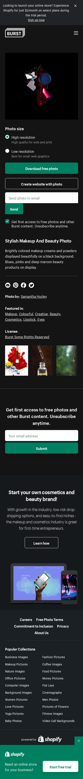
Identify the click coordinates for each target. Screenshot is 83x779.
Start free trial (60, 766)
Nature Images (15, 671)
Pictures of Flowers (55, 706)
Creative (41, 313)
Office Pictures (15, 678)
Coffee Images (52, 664)
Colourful (26, 313)
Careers (26, 619)
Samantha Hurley (34, 296)
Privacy (63, 625)
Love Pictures (14, 706)
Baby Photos (13, 720)
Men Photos (50, 699)
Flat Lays (48, 685)
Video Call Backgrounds (58, 720)
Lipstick (29, 319)
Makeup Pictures (16, 664)
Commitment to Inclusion (33, 625)
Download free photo (41, 168)
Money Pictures (52, 678)
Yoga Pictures (14, 713)
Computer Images (17, 685)
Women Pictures (16, 699)
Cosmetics (13, 319)
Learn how (41, 542)
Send (14, 208)
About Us (41, 632)
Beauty (55, 313)
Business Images (16, 656)
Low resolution (22, 151)
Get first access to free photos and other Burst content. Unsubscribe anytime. (42, 223)
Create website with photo (41, 183)
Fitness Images (52, 713)
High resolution (23, 137)
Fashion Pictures (53, 656)
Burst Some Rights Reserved (27, 336)
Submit (41, 448)
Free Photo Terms (49, 619)
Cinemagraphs (52, 692)
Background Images (18, 692)
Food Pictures (51, 671)
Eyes (41, 319)
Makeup (11, 313)
